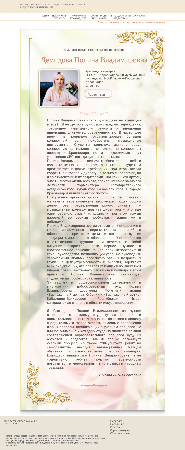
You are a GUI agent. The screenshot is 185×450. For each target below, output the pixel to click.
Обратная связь (120, 433)
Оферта (115, 427)
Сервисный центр (120, 430)
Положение (117, 424)
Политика (116, 420)
